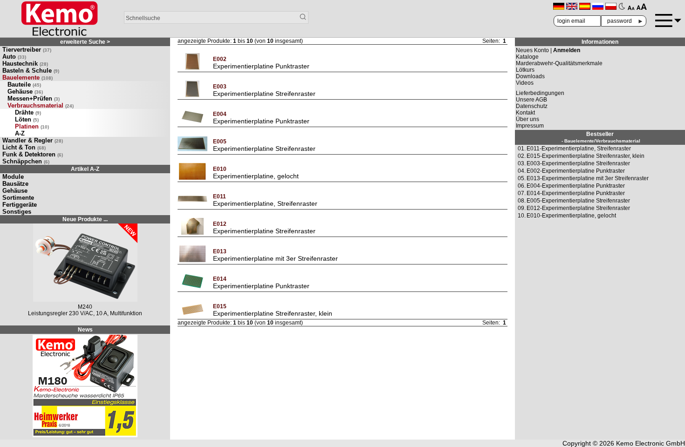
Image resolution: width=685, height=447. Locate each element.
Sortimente (18, 197)
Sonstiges (16, 211)
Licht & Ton (24, 147)
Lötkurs (525, 70)
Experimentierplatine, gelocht (256, 176)
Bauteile (24, 84)
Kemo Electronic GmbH (650, 443)
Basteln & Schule (30, 70)
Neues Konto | (548, 50)
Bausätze (15, 183)
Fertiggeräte (19, 204)
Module (13, 176)
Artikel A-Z (85, 169)
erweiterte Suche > (85, 42)
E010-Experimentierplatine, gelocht (571, 215)
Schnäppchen (25, 161)
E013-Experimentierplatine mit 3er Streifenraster (588, 178)
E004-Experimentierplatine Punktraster (576, 186)
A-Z (20, 133)
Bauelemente (27, 77)
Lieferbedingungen (540, 93)
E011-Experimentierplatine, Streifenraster (579, 148)
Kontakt (525, 112)
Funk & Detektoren (32, 154)
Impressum (530, 125)
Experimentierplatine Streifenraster (264, 93)
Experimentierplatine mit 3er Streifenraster (275, 258)
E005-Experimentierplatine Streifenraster (578, 200)
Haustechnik (25, 63)
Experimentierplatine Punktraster (261, 66)
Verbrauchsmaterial (40, 105)
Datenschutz (532, 106)
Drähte (28, 112)
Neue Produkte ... (85, 219)
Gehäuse (25, 91)
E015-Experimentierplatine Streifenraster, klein (585, 156)
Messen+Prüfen (33, 98)
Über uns (527, 119)
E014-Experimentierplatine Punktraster (576, 193)
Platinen (32, 126)
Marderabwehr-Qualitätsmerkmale (559, 63)
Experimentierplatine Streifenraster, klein (272, 313)
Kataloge (527, 57)
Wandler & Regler (32, 140)
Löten (27, 119)
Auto (14, 56)
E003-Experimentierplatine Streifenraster (578, 163)
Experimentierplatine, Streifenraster (265, 203)
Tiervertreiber (26, 49)
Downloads (530, 76)
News (85, 329)
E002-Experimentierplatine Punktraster (576, 171)
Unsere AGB (531, 99)
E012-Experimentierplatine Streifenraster (578, 208)
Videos (525, 83)
